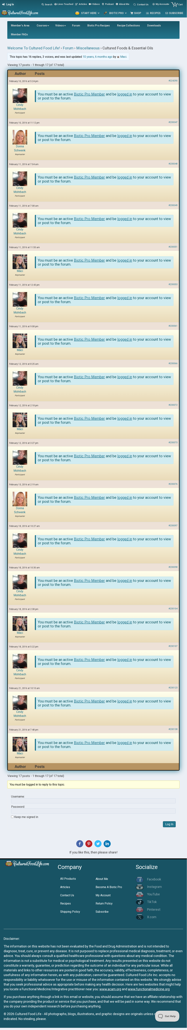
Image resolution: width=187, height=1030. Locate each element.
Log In (169, 824)
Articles (65, 887)
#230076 (173, 484)
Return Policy (104, 903)
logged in (124, 94)
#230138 (173, 729)
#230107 (173, 646)
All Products (68, 878)
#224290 (173, 80)
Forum (68, 48)
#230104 (173, 608)
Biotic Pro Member (89, 94)
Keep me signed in (26, 817)
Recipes (65, 903)
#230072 (173, 405)
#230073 (173, 442)
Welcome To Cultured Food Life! (33, 48)
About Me (102, 879)
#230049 (173, 205)
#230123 (173, 687)
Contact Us (67, 895)
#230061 (173, 326)
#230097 (173, 525)
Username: (18, 796)
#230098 (173, 567)
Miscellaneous (88, 48)
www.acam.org (110, 989)
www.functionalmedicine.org (149, 989)
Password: (18, 806)
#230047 (173, 122)
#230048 (173, 163)
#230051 (173, 247)
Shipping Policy (70, 911)
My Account (103, 895)
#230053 (173, 284)
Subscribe (102, 911)
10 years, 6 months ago (97, 56)
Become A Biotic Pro (109, 887)
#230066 (173, 363)
